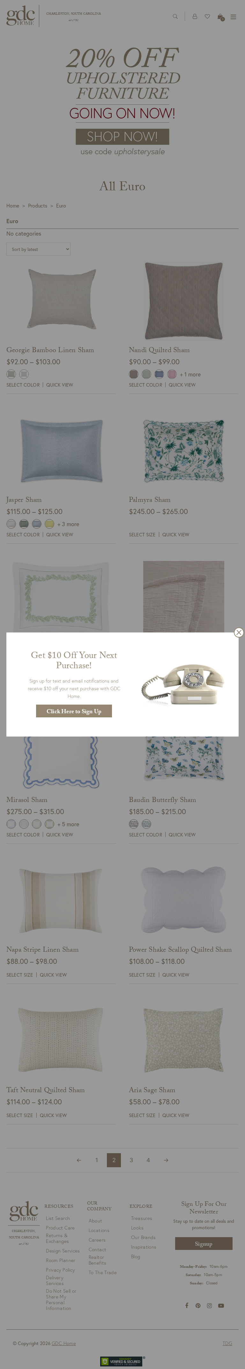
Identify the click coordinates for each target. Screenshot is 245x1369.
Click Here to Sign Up (74, 712)
